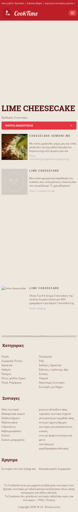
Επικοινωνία (52, 507)
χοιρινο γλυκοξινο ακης (53, 409)
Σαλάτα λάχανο (11, 418)
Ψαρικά (43, 378)
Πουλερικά (45, 356)
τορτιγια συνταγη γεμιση (59, 3)
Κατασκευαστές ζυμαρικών (55, 469)
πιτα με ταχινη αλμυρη (52, 422)
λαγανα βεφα (34, 3)
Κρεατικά (7, 365)
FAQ (41, 500)
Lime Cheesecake (44, 170)
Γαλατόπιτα (8, 427)
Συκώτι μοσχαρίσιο (13, 440)
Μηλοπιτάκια (9, 422)
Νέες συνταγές (10, 409)
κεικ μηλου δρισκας (13, 3)
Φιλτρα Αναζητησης (19, 125)
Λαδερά (6, 369)
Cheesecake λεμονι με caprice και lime (49, 137)
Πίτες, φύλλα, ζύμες (13, 378)
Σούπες (43, 374)
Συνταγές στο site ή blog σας (19, 469)
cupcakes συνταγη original (55, 414)
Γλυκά (5, 356)
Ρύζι (41, 361)
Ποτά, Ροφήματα (11, 382)
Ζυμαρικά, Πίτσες (12, 361)
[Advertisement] (39, 60)
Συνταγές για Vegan (51, 387)
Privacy (50, 500)
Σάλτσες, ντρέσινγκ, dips (53, 369)
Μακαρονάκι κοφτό (13, 414)
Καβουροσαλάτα (11, 431)
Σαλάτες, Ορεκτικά (50, 365)
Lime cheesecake (44, 288)
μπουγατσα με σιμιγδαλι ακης (56, 418)
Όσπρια (6, 374)
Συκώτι (6, 435)
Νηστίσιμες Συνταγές (52, 382)
